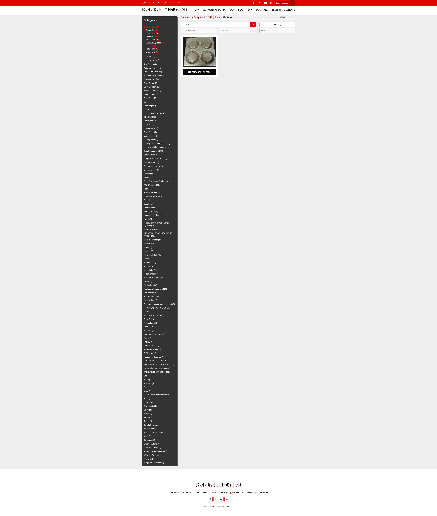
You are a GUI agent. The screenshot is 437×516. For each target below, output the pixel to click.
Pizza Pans (150, 49)
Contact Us (289, 10)
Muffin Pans (151, 39)
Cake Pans (150, 36)
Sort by (277, 24)
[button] (214, 10)
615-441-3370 (149, 3)
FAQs (266, 10)
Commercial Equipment (213, 10)
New (232, 10)
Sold (250, 10)
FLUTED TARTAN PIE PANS (199, 72)
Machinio (230, 506)
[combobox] (199, 30)
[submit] (253, 24)
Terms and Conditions (257, 493)
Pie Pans (149, 46)
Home (196, 10)
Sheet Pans (150, 52)
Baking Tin (150, 30)
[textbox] (190, 30)
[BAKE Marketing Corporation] (218, 485)
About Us (276, 10)
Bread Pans (150, 33)
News (258, 10)
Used (240, 10)
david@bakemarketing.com (170, 3)
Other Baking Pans (153, 43)
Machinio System (210, 506)
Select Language (282, 3)
